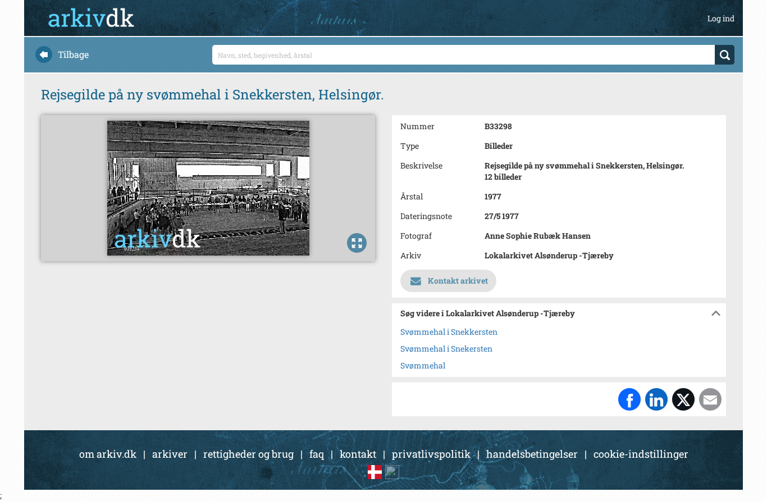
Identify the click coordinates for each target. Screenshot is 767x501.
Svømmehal (422, 365)
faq (316, 454)
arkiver (170, 454)
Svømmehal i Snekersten (446, 348)
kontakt (358, 454)
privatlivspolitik (431, 454)
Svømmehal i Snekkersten (448, 331)
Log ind (720, 18)
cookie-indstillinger (640, 454)
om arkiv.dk (107, 454)
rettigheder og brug (248, 454)
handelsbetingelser (532, 454)
